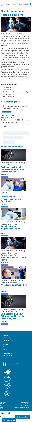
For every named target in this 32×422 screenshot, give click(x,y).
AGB (28, 402)
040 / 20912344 (7, 355)
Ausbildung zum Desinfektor (14, 285)
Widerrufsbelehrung (19, 407)
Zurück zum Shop (22, 417)
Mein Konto (27, 4)
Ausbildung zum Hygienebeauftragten (11, 227)
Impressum (23, 402)
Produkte (5, 349)
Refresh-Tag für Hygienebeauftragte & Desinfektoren (11, 199)
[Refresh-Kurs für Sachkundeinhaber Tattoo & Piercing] (13, 160)
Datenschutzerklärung (19, 404)
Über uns (5, 335)
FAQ (28, 405)
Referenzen (6, 347)
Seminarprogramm (8, 340)
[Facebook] (5, 364)
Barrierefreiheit (25, 408)
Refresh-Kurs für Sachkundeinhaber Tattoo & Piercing (13, 257)
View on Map (6, 112)
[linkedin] (11, 364)
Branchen (5, 344)
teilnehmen (4, 177)
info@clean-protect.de (9, 358)
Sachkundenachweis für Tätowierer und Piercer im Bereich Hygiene (12, 169)
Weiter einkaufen (9, 420)
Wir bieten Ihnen (7, 338)
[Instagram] (17, 364)
